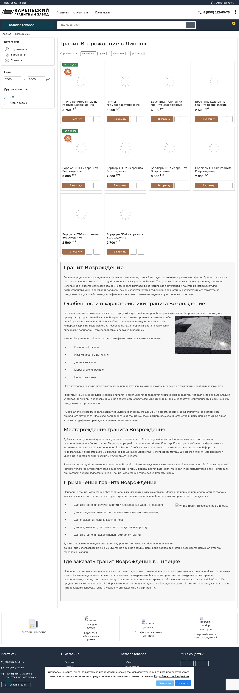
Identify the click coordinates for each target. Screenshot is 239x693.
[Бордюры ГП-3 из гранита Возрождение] (169, 148)
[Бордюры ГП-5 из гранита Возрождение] (81, 214)
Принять (183, 683)
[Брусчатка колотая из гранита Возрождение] (214, 81)
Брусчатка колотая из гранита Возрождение (211, 103)
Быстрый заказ (89, 119)
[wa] (206, 663)
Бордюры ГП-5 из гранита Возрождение (80, 236)
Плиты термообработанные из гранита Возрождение (123, 105)
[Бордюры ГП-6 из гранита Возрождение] (125, 214)
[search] (190, 25)
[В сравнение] (96, 119)
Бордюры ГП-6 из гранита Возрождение (125, 236)
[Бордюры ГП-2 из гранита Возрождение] (125, 148)
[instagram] (183, 663)
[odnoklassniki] (198, 663)
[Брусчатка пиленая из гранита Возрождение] (169, 81)
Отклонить (165, 683)
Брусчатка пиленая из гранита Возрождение (166, 103)
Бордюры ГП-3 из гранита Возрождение (169, 170)
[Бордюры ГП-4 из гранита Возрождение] (214, 148)
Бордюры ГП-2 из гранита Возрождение (125, 170)
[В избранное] (97, 65)
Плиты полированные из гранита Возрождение (79, 103)
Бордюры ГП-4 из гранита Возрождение (213, 170)
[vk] (191, 663)
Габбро (128, 662)
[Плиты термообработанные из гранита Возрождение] (125, 81)
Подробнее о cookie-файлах (171, 676)
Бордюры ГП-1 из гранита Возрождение (80, 170)
